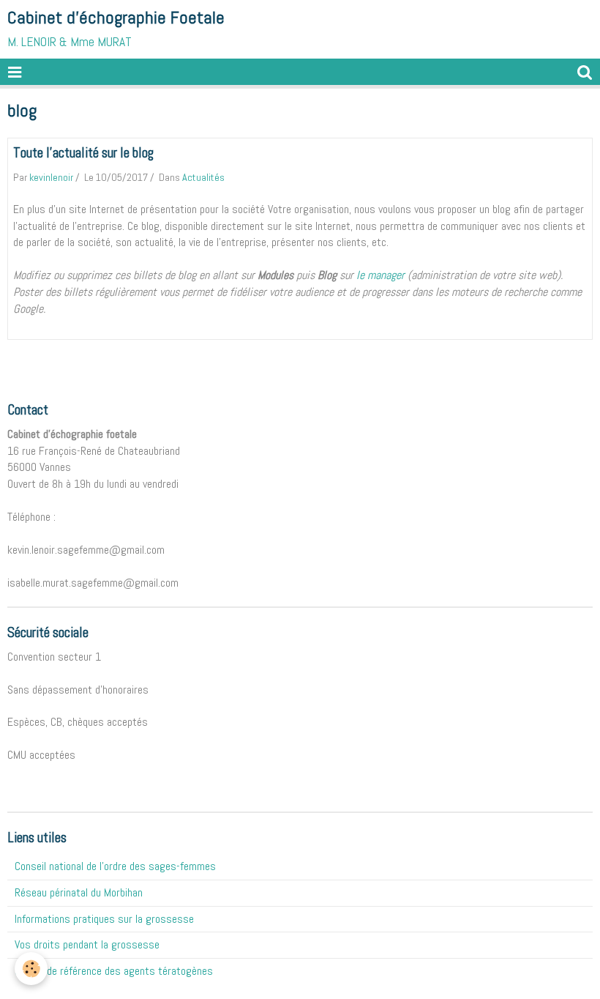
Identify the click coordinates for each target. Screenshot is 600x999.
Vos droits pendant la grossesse (87, 944)
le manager (380, 275)
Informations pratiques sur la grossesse (104, 918)
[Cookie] (31, 968)
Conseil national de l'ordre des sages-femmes (115, 866)
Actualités (203, 177)
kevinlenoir (51, 177)
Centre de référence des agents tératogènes (114, 970)
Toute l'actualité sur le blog (83, 153)
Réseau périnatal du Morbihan (79, 892)
